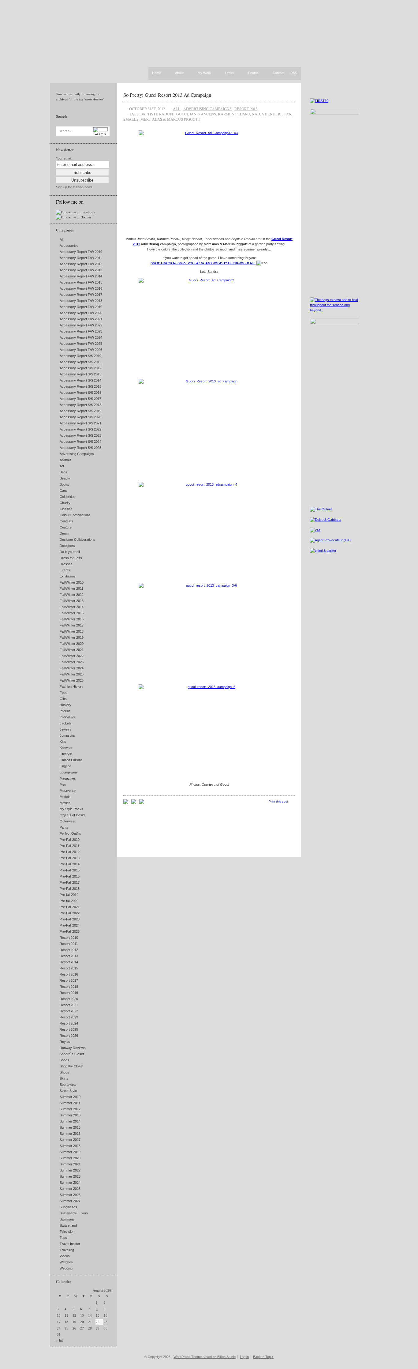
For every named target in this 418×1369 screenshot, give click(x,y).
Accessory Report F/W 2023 (81, 331)
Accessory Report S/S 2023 (80, 435)
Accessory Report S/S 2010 (80, 356)
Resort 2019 (69, 993)
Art (62, 466)
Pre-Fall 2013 (70, 858)
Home (156, 73)
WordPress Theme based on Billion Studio (205, 1357)
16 (105, 1315)
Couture (66, 527)
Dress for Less (71, 558)
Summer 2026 (70, 1195)
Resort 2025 (69, 1029)
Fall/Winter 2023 (72, 662)
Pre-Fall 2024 (70, 925)
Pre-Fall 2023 (70, 919)
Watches (66, 1262)
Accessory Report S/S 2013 (80, 374)
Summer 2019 (70, 1152)
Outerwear (68, 821)
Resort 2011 (69, 944)
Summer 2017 (70, 1139)
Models (65, 797)
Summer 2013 (70, 1115)
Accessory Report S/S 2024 (80, 441)
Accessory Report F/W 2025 (81, 343)
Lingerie (65, 766)
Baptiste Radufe (157, 113)
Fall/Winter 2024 (72, 668)
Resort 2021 (69, 1005)
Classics (66, 509)
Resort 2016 (69, 974)
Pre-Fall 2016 (70, 876)
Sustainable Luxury (74, 1213)
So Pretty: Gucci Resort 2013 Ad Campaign (167, 94)
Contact (278, 73)
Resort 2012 (69, 950)
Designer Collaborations (77, 539)
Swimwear (67, 1219)
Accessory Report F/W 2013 (81, 270)
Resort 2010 (69, 937)
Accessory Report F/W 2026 (81, 350)
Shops (64, 1072)
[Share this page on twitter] (141, 803)
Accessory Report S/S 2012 (80, 368)
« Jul (59, 1340)
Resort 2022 (69, 1011)
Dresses (66, 564)
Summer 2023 (70, 1176)
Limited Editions (71, 760)
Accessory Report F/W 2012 (81, 264)
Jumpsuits (67, 735)
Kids (63, 741)
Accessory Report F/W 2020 (81, 313)
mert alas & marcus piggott (170, 119)
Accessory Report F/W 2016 (81, 288)
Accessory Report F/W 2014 (81, 276)
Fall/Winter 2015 (72, 613)
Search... (65, 131)
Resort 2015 (69, 968)
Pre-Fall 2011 (69, 846)
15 (97, 1315)
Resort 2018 (69, 986)
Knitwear (66, 748)
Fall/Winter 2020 (72, 643)
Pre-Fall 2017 (70, 882)
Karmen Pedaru (234, 113)
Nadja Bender (266, 113)
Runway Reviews (73, 1048)
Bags (63, 472)
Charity (65, 503)
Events (65, 570)
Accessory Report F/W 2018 (81, 301)
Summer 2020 (70, 1158)
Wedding (66, 1268)
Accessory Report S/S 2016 (80, 392)
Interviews (67, 717)
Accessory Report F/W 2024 (81, 337)
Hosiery (65, 705)
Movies (65, 803)
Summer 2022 (70, 1170)
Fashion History (71, 686)
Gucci (182, 113)
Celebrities (67, 496)
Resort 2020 (69, 999)
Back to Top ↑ (263, 1357)
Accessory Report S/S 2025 (80, 447)
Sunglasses (68, 1207)
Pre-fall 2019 (69, 895)
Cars (63, 490)
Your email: (64, 158)
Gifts (63, 699)
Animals (65, 460)
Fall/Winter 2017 (72, 625)
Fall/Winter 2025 (72, 674)
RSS (293, 73)
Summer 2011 (70, 1103)
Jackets (66, 723)
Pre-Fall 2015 (70, 870)
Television (67, 1231)
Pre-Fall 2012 (70, 852)
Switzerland (68, 1225)
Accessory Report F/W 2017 (81, 294)
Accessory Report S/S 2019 (80, 411)
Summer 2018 (70, 1146)
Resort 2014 (69, 962)
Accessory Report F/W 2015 (81, 282)
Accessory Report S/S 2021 (80, 423)
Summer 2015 (70, 1127)
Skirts (64, 1078)
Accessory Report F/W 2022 (81, 325)
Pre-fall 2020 (69, 901)
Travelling (67, 1250)
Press (229, 73)
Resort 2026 (69, 1035)
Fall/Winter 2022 (72, 656)
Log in (244, 1357)
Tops (63, 1237)
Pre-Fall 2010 (70, 839)
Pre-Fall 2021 (70, 907)
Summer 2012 (70, 1109)
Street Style (68, 1091)
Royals (65, 1042)
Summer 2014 (70, 1121)
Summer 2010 (70, 1097)
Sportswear (68, 1084)
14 (90, 1315)
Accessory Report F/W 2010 (81, 252)
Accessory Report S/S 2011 (80, 362)
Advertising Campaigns (77, 454)
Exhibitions (68, 576)
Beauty (65, 478)
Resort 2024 (69, 1023)
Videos (65, 1256)
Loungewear (69, 772)
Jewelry (65, 729)
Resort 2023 (69, 1017)
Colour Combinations (75, 515)
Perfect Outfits (70, 833)
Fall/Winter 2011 (71, 588)
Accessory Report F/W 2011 (81, 258)
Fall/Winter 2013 (72, 601)
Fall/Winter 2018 (72, 631)
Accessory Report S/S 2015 (80, 386)
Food (63, 692)
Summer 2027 (70, 1201)
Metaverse (68, 790)
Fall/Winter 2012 (72, 594)
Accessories (69, 245)
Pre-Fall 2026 (70, 931)
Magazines (68, 778)
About (179, 73)
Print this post (278, 801)
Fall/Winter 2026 (72, 680)
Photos (253, 73)
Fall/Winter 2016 (72, 619)
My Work (204, 73)
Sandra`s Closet (72, 1054)
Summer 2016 (70, 1133)
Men (63, 784)
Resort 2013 (69, 956)
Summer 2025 (70, 1188)
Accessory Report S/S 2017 (80, 399)
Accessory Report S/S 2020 (80, 417)
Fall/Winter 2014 (72, 607)
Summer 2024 (70, 1182)
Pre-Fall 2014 (70, 864)
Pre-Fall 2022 (70, 913)
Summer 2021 (70, 1164)
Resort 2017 (69, 980)
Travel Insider (70, 1244)
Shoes (64, 1060)
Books (64, 484)
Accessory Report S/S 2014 (80, 380)
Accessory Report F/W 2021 (81, 319)
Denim (64, 533)
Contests (66, 521)
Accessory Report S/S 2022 (80, 429)
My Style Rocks (71, 809)
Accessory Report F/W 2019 (81, 307)
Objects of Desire (73, 815)
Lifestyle (66, 754)
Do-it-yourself (70, 552)
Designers (67, 545)
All (61, 239)
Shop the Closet (71, 1066)
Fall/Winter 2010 (72, 582)
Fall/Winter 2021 (72, 650)
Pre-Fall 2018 (70, 888)
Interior (65, 711)
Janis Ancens (203, 113)
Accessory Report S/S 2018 (80, 405)
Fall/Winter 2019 (72, 637)
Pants (64, 827)
